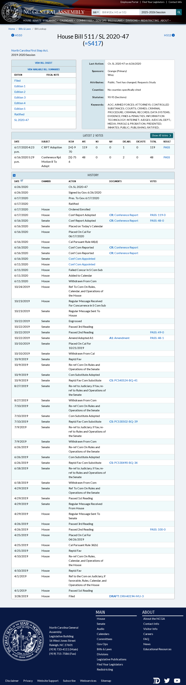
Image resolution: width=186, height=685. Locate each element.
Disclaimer (12, 680)
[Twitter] (167, 680)
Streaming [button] (49, 20)
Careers (148, 633)
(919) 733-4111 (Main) (63, 649)
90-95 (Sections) (117, 97)
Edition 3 (19, 97)
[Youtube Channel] (177, 680)
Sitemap (106, 680)
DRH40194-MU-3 (126, 596)
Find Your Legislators (153, 2)
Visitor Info (150, 628)
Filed (17, 80)
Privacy (28, 680)
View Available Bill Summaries (44, 69)
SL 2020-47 (21, 120)
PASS (166, 147)
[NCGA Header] (53, 12)
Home (12, 28)
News (147, 644)
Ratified (19, 114)
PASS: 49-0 (157, 332)
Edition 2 (19, 91)
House (27, 20)
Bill (94, 12)
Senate (37, 20)
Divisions (102, 654)
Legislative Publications (111, 659)
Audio (100, 628)
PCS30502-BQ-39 (123, 421)
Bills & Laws (25, 28)
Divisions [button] (132, 20)
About (165, 20)
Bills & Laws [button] (115, 20)
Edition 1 (19, 86)
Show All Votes (160, 135)
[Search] (179, 12)
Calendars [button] (66, 20)
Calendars (103, 633)
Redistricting (150, 20)
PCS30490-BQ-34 (123, 462)
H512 (168, 35)
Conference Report (123, 215)
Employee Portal (129, 2)
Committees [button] (84, 20)
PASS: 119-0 (157, 215)
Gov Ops (101, 20)
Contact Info (175, 2)
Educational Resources (157, 649)
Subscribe (69, 680)
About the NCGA (154, 618)
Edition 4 (19, 103)
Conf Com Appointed (82, 258)
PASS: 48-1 (157, 338)
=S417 (93, 43)
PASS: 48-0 (157, 220)
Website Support (47, 680)
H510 (18, 35)
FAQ (146, 639)
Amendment (119, 338)
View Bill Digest (43, 62)
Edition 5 (19, 108)
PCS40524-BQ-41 (123, 380)
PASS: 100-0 (157, 529)
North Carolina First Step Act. (29, 50)
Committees (104, 639)
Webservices (88, 680)
